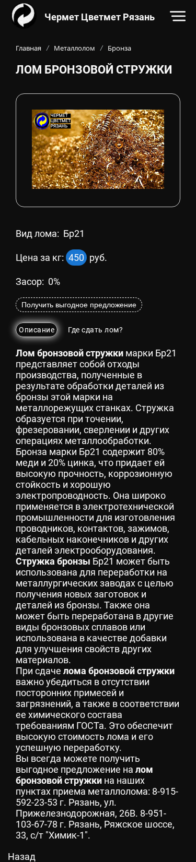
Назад (22, 856)
